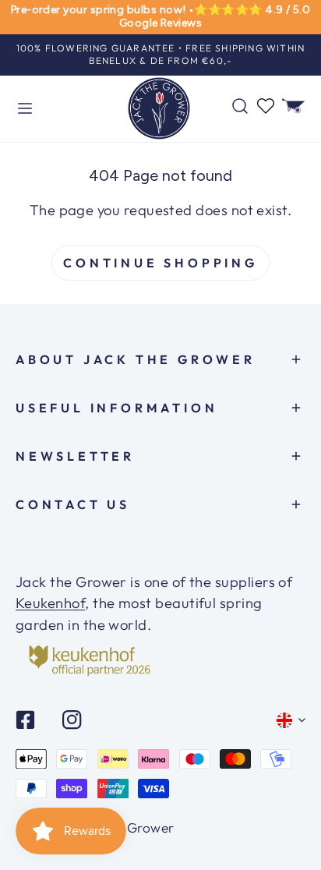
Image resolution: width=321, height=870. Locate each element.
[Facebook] (25, 719)
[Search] (240, 106)
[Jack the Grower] (159, 109)
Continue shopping (160, 263)
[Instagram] (71, 719)
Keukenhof (50, 603)
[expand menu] (25, 109)
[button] (293, 106)
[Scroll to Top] (289, 811)
